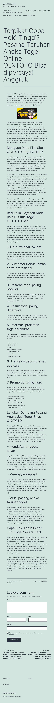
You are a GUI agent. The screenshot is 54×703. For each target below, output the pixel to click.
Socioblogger (9, 4)
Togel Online (12, 11)
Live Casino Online (30, 10)
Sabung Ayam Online (44, 10)
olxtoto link (6, 678)
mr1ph (10, 582)
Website (9, 624)
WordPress (18, 696)
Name (9, 616)
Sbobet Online (7, 15)
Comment (10, 600)
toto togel (6, 684)
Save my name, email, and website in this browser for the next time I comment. (26, 633)
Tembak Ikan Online (29, 15)
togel (30, 678)
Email (30, 616)
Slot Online (17, 15)
